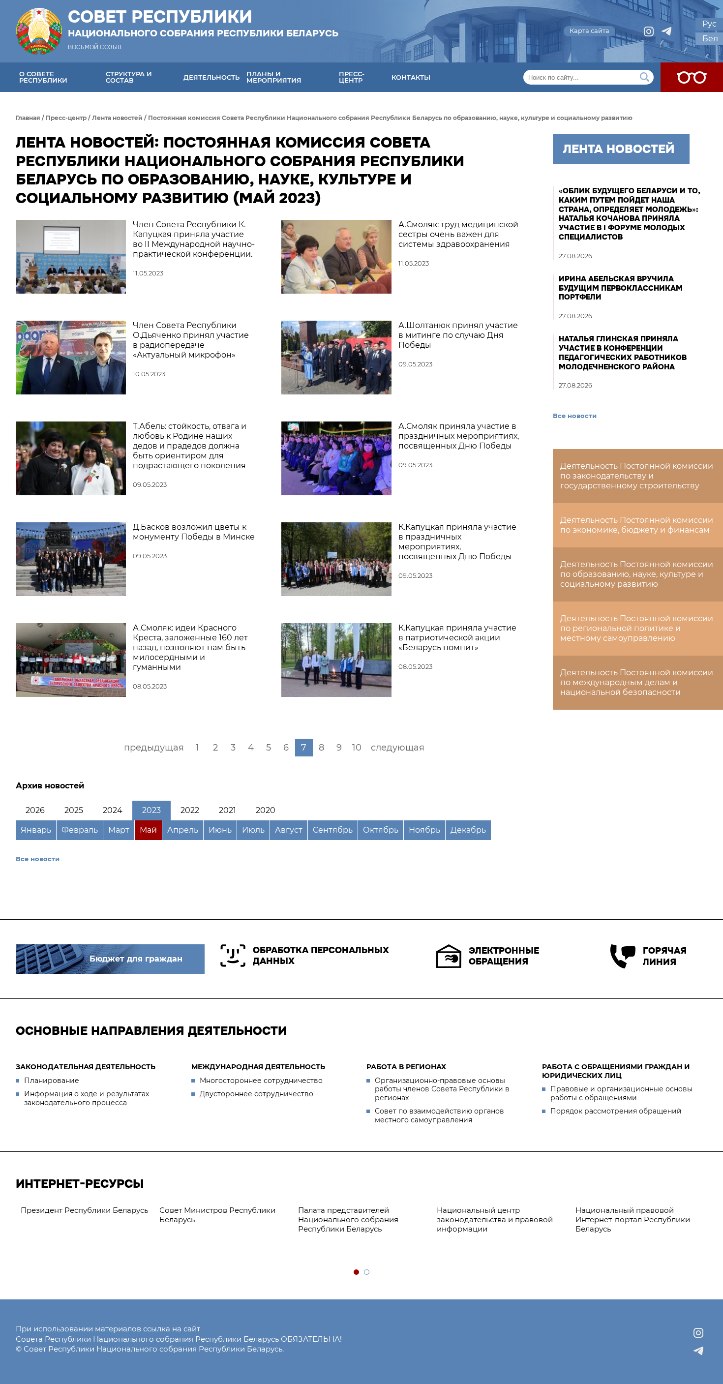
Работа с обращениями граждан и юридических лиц (616, 1071)
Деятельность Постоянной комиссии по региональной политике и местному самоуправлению (636, 628)
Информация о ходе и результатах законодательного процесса (86, 1098)
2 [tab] (367, 1272)
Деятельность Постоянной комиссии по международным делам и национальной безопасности (636, 682)
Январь (36, 830)
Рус (709, 24)
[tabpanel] (85, 1210)
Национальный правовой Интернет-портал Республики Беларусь (632, 1219)
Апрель (182, 830)
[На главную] (39, 31)
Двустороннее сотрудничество (256, 1093)
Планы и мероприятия (273, 77)
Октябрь (380, 830)
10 (357, 747)
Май (148, 830)
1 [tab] (357, 1272)
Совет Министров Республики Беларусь (217, 1214)
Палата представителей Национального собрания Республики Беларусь (348, 1219)
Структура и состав (129, 77)
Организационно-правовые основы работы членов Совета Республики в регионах (442, 1089)
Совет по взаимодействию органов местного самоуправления (439, 1115)
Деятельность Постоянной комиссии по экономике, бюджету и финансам (636, 525)
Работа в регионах (406, 1066)
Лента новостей (117, 117)
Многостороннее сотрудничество (261, 1080)
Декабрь (468, 830)
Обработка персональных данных (321, 956)
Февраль (79, 830)
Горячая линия (665, 956)
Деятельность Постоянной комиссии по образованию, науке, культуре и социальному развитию (636, 574)
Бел (710, 38)
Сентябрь (333, 830)
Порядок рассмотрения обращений (616, 1111)
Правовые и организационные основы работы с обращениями (621, 1093)
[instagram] (649, 31)
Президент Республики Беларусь (84, 1210)
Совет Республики (203, 23)
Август (288, 830)
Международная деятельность (258, 1066)
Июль (253, 830)
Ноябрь (424, 830)
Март (118, 830)
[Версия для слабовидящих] (692, 77)
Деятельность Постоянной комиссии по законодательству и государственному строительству (636, 475)
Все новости (38, 859)
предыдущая (154, 747)
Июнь (220, 830)
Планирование (51, 1080)
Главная (28, 117)
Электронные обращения (504, 956)
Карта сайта (589, 30)
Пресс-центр (351, 77)
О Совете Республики (43, 77)
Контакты (411, 77)
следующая (397, 747)
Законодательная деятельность (85, 1066)
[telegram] (666, 31)
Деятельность (211, 77)
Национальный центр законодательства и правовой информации (495, 1219)
